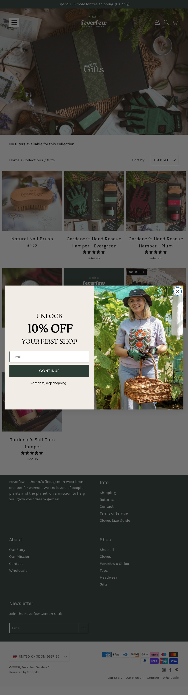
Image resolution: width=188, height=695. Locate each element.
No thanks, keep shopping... (49, 382)
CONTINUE (49, 370)
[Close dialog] (178, 291)
